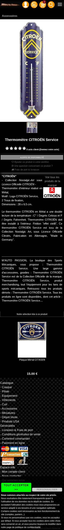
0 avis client (32, 149)
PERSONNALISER (47, 489)
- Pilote (4, 391)
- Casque (6, 387)
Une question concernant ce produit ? (33, 166)
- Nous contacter (10, 475)
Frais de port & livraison (26, 169)
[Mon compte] (25, 4)
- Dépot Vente (9, 417)
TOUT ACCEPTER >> (16, 487)
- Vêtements (7, 400)
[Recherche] (51, 4)
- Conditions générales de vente (20, 434)
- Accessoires (8, 408)
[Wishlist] (34, 4)
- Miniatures (7, 412)
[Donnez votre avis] (49, 149)
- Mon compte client (12, 471)
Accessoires (9, 15)
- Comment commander (15, 438)
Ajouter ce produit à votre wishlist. (31, 162)
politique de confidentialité (28, 527)
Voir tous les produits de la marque (52, 181)
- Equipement (8, 395)
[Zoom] (32, 70)
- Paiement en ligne (12, 442)
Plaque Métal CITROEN (32, 359)
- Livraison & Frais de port (16, 430)
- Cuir (3, 404)
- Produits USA (9, 421)
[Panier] (42, 4)
